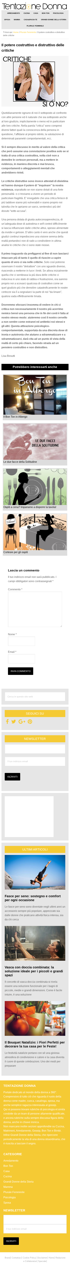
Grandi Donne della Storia (18, 1181)
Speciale (42, 1261)
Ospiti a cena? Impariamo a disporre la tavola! (29, 507)
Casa (6, 1171)
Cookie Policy (29, 1258)
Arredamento (10, 1160)
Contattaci (16, 1258)
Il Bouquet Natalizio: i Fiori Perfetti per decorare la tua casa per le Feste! (35, 1044)
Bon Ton (8, 1166)
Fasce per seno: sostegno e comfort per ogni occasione (33, 898)
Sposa (7, 1202)
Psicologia (9, 1197)
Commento (15, 589)
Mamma (8, 1187)
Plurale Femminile (14, 1192)
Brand (7, 1258)
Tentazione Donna (35, 6)
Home (51, 1258)
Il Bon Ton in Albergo (15, 416)
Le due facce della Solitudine (20, 461)
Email (12, 651)
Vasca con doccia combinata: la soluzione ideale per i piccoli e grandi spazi (34, 971)
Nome (12, 634)
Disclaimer (42, 1258)
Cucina (7, 1176)
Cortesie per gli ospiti (15, 552)
